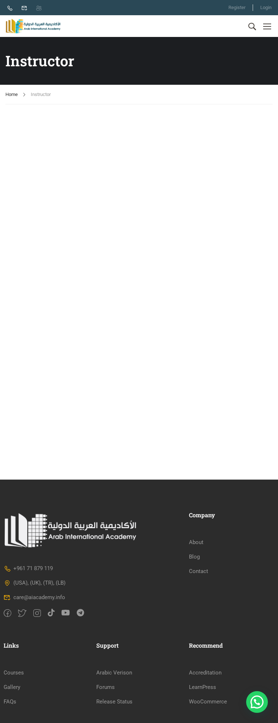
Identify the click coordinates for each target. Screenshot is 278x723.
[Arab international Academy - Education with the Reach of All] (33, 26)
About (196, 542)
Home (11, 94)
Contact (198, 571)
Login (265, 7)
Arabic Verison (114, 672)
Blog (194, 556)
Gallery (12, 687)
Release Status (114, 701)
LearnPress (202, 687)
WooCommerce (208, 701)
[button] (257, 702)
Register (236, 7)
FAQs (10, 701)
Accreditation (205, 672)
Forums (105, 687)
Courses (14, 672)
